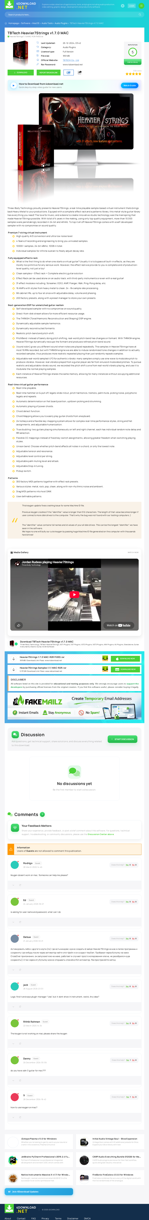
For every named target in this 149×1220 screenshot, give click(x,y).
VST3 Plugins (98, 644)
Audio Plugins (61, 23)
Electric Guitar (36, 647)
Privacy (45, 1218)
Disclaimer (72, 1218)
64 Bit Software (48, 647)
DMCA (87, 1218)
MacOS (35, 23)
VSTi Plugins (65, 644)
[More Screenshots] (68, 72)
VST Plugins (75, 644)
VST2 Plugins (86, 644)
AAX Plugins (109, 644)
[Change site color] (122, 6)
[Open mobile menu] (141, 6)
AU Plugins (119, 644)
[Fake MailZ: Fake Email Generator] (74, 706)
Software (25, 23)
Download (22, 72)
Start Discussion (124, 739)
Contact (21, 1218)
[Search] (140, 14)
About (8, 1218)
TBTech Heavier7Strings (49, 644)
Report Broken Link (49, 72)
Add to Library (132, 62)
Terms (58, 1218)
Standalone (128, 644)
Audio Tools (47, 23)
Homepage (13, 23)
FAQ (33, 1218)
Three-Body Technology (29, 644)
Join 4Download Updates (25, 1191)
